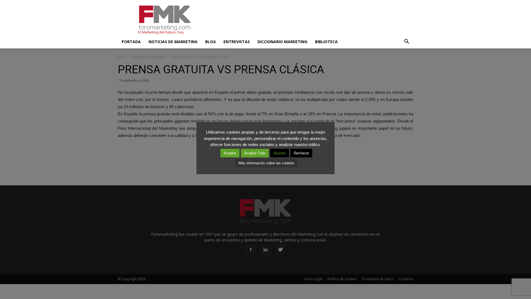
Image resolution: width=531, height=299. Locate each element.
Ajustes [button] (280, 153)
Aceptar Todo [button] (255, 153)
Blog (210, 41)
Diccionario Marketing (282, 41)
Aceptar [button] (230, 153)
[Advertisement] (312, 20)
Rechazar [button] (301, 153)
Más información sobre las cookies (266, 163)
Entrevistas (236, 41)
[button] (406, 41)
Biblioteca (326, 41)
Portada (131, 41)
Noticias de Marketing (173, 41)
